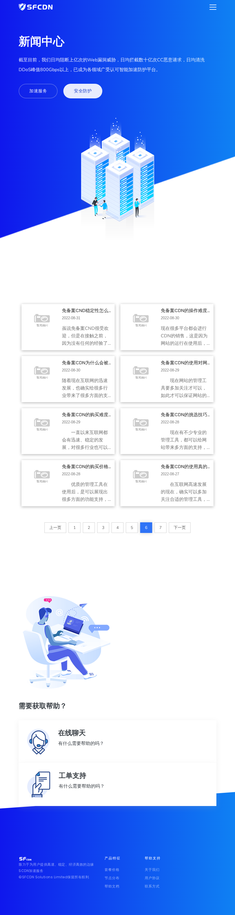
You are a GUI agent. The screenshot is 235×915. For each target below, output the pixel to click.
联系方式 (152, 886)
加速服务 (38, 91)
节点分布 (112, 877)
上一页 (55, 527)
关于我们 (152, 869)
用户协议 (152, 877)
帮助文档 (112, 886)
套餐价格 (112, 869)
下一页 (180, 527)
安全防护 (83, 91)
